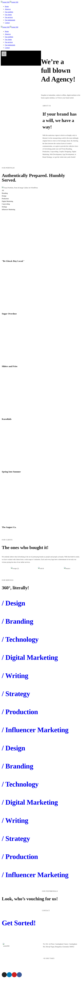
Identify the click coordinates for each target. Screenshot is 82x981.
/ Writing (15, 675)
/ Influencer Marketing (35, 730)
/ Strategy (16, 694)
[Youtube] (14, 974)
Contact (24, 960)
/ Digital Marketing (30, 657)
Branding (5, 193)
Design (4, 196)
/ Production (20, 712)
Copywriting (6, 204)
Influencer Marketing (8, 209)
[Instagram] (4, 974)
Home (24, 943)
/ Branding (17, 621)
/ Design (13, 603)
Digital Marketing (7, 201)
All (3, 190)
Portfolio (24, 951)
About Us (25, 947)
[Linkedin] (9, 974)
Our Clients (25, 956)
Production (5, 198)
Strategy (4, 207)
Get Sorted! (19, 923)
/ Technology (20, 639)
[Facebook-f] (19, 974)
